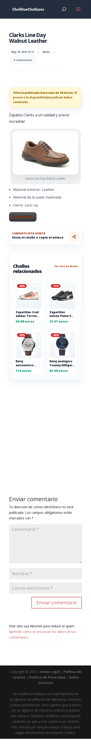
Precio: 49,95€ (23, 217)
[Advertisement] (45, 427)
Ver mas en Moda (66, 266)
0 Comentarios (23, 60)
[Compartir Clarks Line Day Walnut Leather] (74, 237)
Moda (46, 52)
